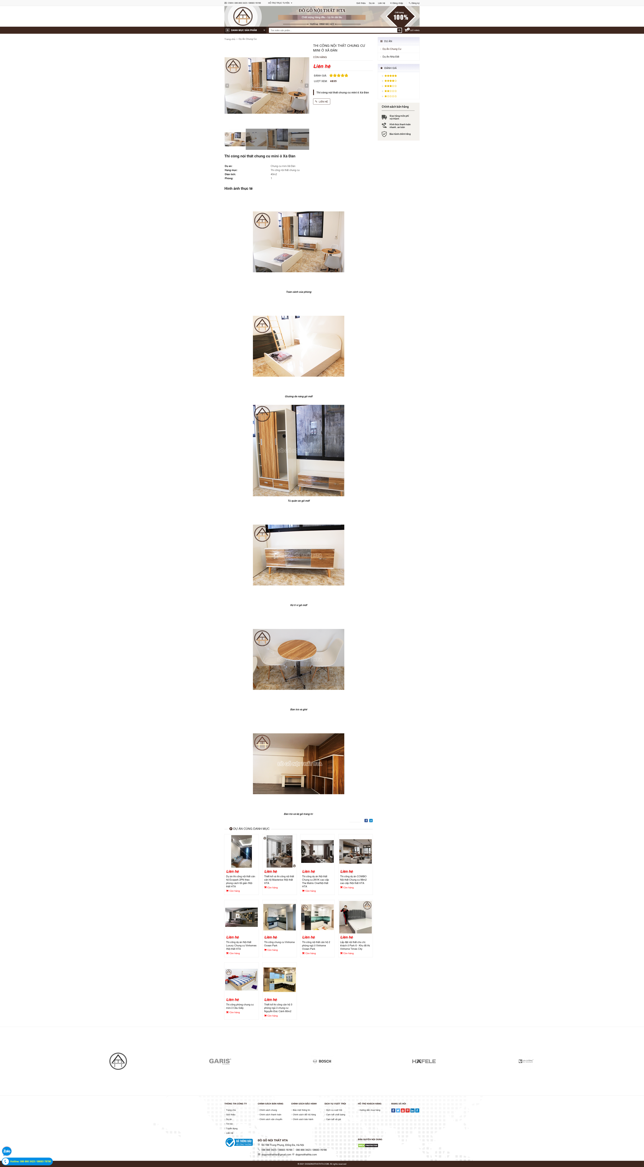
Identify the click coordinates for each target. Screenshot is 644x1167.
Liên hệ (381, 2)
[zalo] (7, 1152)
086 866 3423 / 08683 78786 (247, 3)
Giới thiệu (361, 2)
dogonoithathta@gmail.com (276, 1154)
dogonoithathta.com (306, 1154)
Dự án (372, 2)
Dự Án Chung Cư (248, 38)
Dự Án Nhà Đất (391, 56)
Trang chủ (229, 38)
